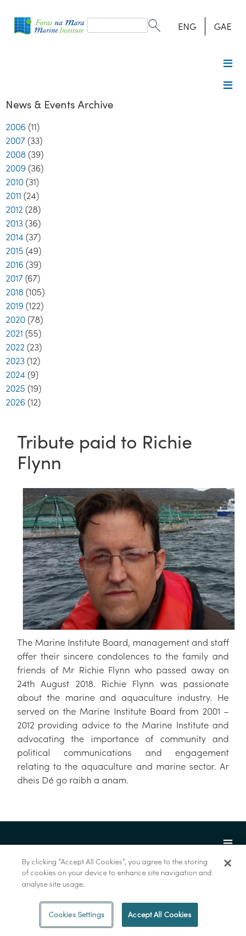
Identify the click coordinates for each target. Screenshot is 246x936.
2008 (16, 154)
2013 (14, 223)
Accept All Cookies (159, 914)
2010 (14, 182)
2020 (15, 319)
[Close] (227, 863)
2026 (15, 402)
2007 (15, 140)
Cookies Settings (77, 914)
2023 (15, 360)
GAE (223, 26)
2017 (14, 278)
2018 (14, 292)
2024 (15, 374)
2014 (14, 237)
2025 (15, 388)
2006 (16, 126)
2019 (14, 305)
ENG (187, 26)
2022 (15, 347)
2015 (14, 250)
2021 (14, 333)
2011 (13, 195)
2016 (14, 264)
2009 (16, 168)
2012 (14, 209)
